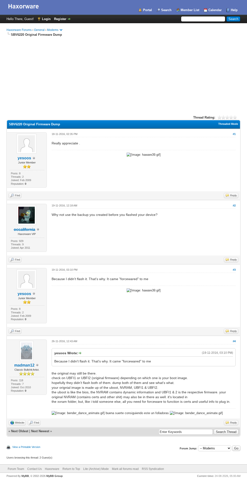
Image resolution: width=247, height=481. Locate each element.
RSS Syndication (153, 469)
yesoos (24, 158)
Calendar (215, 10)
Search (166, 10)
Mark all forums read (125, 469)
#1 (234, 134)
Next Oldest (19, 431)
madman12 (24, 365)
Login (46, 19)
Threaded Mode (228, 123)
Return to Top (71, 469)
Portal (147, 10)
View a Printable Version (26, 447)
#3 (234, 269)
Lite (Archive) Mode (96, 469)
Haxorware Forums (19, 30)
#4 (234, 341)
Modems (52, 30)
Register (60, 19)
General (39, 30)
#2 (234, 205)
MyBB (25, 475)
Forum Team (16, 469)
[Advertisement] (123, 73)
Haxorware (52, 469)
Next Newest (40, 431)
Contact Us (34, 469)
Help (234, 10)
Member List (190, 10)
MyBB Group (54, 475)
